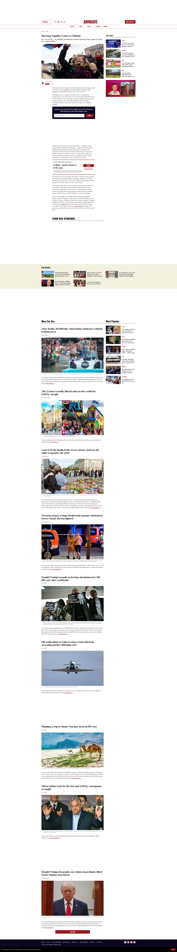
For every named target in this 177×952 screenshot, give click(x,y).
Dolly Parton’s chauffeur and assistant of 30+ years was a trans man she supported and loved (128, 342)
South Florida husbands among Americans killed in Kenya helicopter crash (62, 274)
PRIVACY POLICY (75, 942)
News (81, 26)
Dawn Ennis (44, 730)
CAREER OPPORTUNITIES (56, 942)
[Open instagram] (64, 22)
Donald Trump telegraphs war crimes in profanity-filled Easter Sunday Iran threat (71, 873)
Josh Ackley (44, 792)
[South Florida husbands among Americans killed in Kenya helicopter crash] (47, 274)
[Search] (123, 22)
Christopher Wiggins (46, 521)
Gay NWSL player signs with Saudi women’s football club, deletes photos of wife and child (128, 65)
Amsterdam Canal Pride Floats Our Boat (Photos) (94, 283)
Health (89, 26)
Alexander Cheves (46, 456)
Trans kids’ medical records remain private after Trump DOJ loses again (128, 55)
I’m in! (89, 115)
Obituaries (124, 376)
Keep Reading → (50, 383)
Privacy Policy (27, 949)
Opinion (105, 26)
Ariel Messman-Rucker (46, 397)
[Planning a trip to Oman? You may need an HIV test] (72, 750)
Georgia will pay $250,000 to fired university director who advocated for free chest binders (128, 76)
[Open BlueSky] (58, 22)
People (123, 326)
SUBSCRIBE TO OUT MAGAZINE (45, 22)
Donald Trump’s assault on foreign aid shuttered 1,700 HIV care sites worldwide (70, 579)
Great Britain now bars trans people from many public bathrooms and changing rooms (127, 275)
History (98, 26)
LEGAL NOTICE (99, 942)
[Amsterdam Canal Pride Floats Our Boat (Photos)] (80, 283)
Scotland (63, 204)
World (47, 31)
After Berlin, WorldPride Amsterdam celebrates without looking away (71, 330)
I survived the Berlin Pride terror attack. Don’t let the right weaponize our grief (70, 451)
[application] (121, 88)
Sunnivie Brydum (49, 81)
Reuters (66, 90)
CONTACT (43, 942)
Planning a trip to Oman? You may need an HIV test (69, 726)
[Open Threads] (61, 22)
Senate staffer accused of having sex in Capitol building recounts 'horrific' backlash (94, 275)
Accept (173, 949)
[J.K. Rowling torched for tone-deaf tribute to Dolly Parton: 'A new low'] (113, 329)
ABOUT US (49, 942)
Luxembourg (78, 206)
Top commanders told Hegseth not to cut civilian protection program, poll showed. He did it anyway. (128, 372)
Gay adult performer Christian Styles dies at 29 (128, 381)
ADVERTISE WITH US (66, 942)
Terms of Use (37, 949)
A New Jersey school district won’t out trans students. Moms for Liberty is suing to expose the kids (128, 46)
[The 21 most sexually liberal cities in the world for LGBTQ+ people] (72, 417)
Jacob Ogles (45, 583)
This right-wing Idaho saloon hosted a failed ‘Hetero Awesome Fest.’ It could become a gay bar (128, 362)
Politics (72, 26)
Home (42, 31)
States (123, 40)
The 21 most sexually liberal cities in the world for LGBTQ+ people (68, 393)
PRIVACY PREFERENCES (84, 942)
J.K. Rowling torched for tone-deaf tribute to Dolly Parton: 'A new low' (128, 331)
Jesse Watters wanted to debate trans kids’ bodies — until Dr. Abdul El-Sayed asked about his (128, 352)
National (124, 50)
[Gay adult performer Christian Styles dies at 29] (113, 379)
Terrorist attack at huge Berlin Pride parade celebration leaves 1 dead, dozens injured (71, 517)
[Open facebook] (55, 22)
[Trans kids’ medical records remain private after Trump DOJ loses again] (113, 53)
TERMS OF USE (92, 942)
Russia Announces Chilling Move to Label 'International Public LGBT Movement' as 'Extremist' (63, 284)
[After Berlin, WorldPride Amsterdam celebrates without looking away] (72, 355)
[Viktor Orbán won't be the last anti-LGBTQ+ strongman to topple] (72, 812)
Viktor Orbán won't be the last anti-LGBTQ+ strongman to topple (71, 787)
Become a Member (88, 165)
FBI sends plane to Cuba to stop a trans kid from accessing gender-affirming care (67, 643)
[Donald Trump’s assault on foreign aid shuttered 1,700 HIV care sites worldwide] (72, 603)
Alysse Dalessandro (46, 335)
